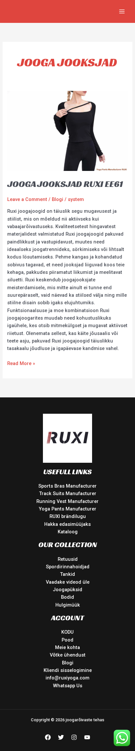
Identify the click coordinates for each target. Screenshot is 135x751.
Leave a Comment (27, 199)
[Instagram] (74, 737)
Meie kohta (67, 647)
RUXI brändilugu (67, 516)
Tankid (67, 574)
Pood (67, 640)
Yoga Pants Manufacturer (67, 509)
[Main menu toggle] (121, 11)
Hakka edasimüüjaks (67, 524)
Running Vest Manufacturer (67, 501)
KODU (67, 632)
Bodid (67, 597)
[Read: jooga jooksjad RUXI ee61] (67, 130)
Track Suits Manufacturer (67, 493)
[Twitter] (61, 737)
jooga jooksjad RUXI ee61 (65, 184)
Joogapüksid (67, 589)
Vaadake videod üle (67, 582)
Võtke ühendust (68, 655)
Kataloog (68, 532)
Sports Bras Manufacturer (67, 486)
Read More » (21, 363)
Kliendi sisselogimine (68, 670)
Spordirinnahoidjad (67, 567)
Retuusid (68, 559)
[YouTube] (87, 737)
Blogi (57, 199)
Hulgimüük (67, 605)
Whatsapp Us (67, 686)
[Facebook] (48, 737)
